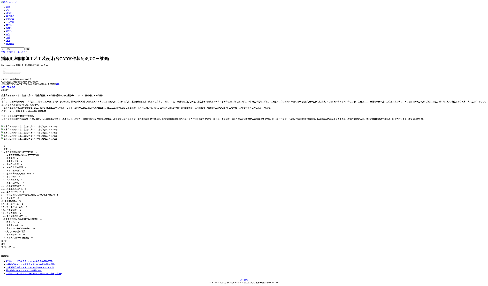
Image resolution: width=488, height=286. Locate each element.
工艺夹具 (22, 52)
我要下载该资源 (8, 87)
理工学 (9, 25)
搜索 (27, 49)
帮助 (57, 84)
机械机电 (10, 19)
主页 (3, 52)
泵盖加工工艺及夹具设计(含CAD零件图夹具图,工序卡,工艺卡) (34, 274)
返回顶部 (244, 280)
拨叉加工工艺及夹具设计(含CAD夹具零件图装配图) (29, 261)
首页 (8, 7)
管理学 (9, 28)
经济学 (9, 31)
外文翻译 (10, 44)
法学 (8, 41)
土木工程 (10, 22)
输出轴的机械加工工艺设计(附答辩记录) (24, 270)
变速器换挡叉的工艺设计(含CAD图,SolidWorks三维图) (30, 267)
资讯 (8, 10)
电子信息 (10, 16)
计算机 (9, 13)
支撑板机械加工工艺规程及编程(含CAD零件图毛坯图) (30, 264)
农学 (8, 34)
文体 (8, 37)
